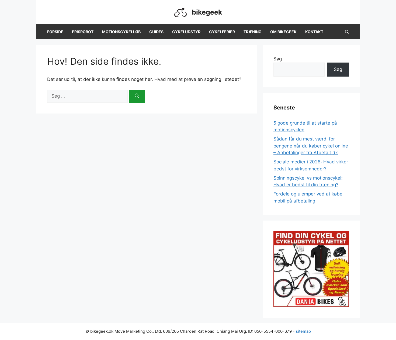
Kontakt (314, 31)
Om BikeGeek (283, 31)
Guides (156, 31)
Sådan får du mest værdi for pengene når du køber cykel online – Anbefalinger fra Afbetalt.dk (310, 145)
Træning (253, 31)
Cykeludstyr (186, 31)
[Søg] (137, 96)
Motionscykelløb (121, 31)
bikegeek (207, 12)
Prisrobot (82, 31)
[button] (347, 31)
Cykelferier (222, 31)
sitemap (303, 331)
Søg (277, 58)
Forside (55, 31)
